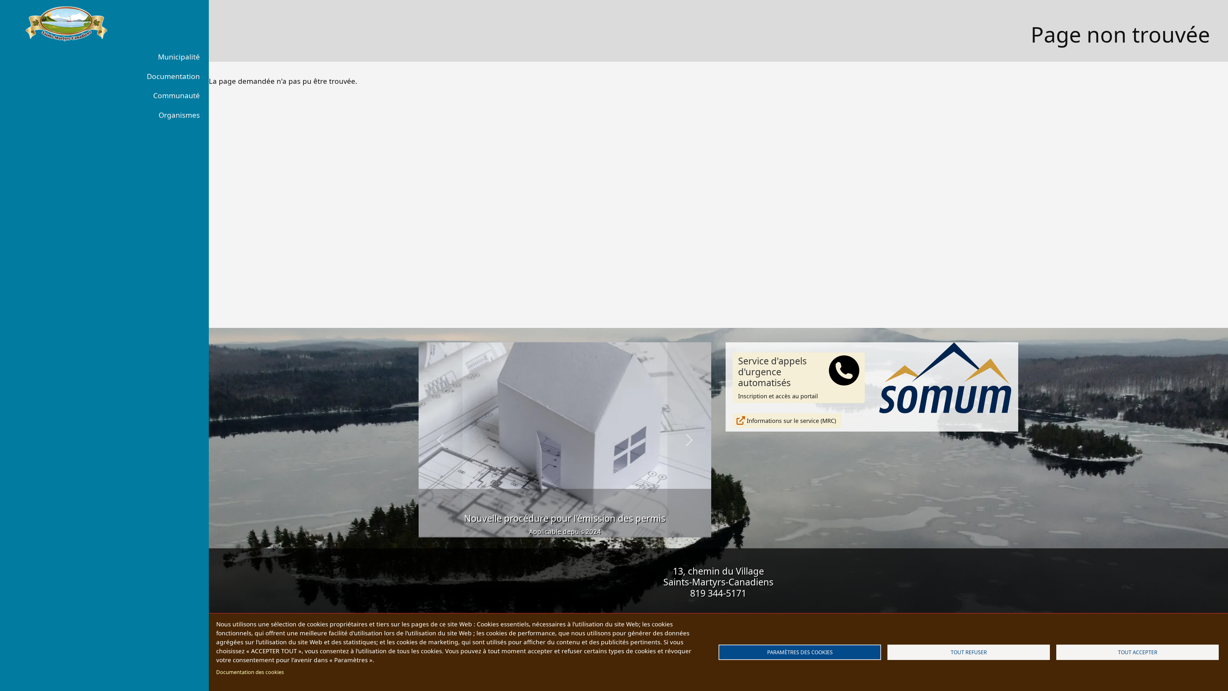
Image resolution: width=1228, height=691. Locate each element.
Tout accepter (1137, 652)
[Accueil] (66, 23)
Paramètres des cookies (800, 652)
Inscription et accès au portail (778, 377)
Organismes (179, 115)
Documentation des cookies (250, 672)
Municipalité (179, 57)
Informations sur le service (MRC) (791, 421)
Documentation (173, 76)
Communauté (176, 95)
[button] (440, 439)
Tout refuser (969, 652)
